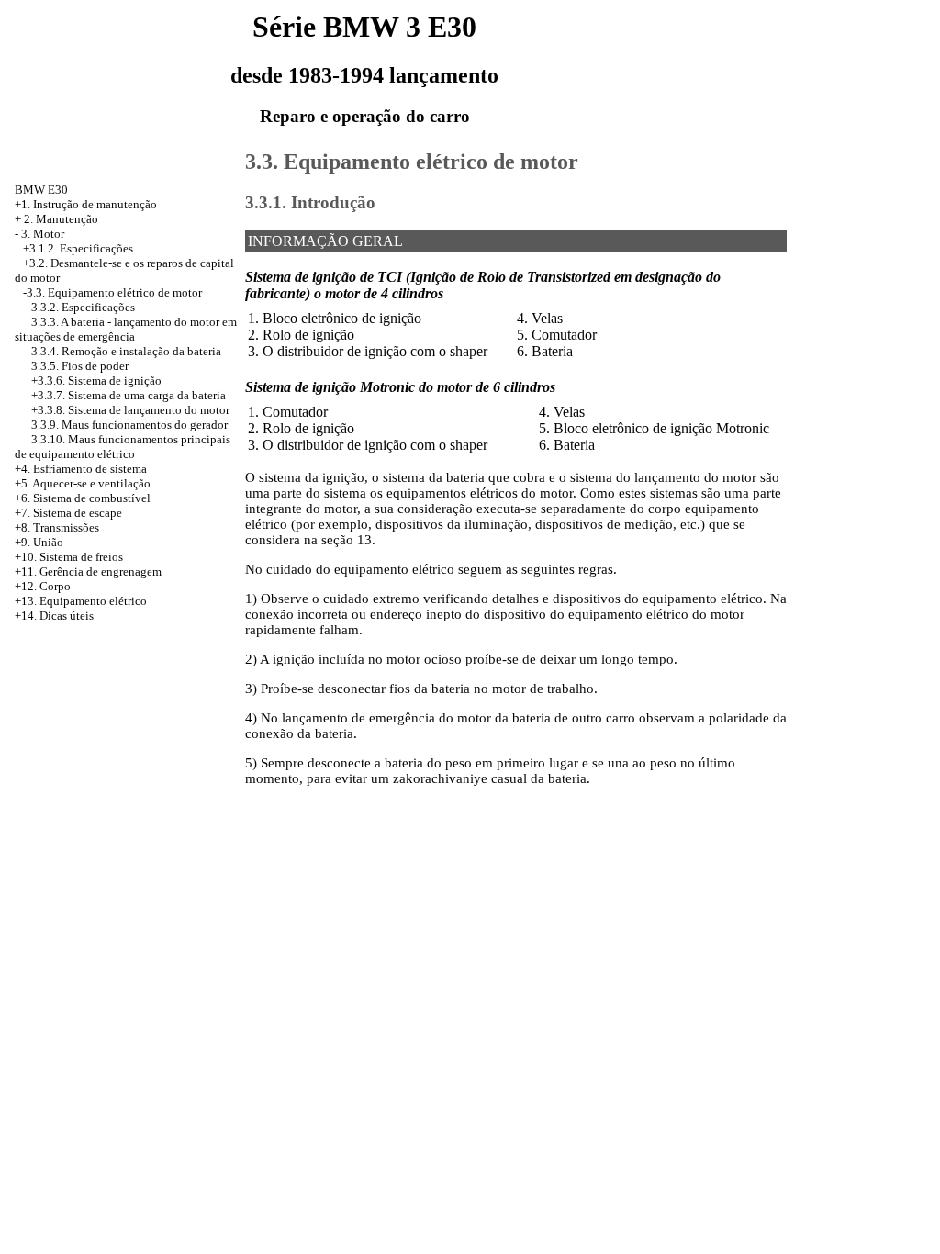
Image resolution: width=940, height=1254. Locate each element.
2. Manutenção (61, 219)
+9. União (39, 542)
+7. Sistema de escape (68, 513)
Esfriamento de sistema (90, 469)
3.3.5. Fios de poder (80, 366)
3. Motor (42, 234)
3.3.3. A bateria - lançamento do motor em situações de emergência (126, 329)
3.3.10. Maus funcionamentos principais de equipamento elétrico (122, 446)
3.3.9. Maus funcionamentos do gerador (129, 424)
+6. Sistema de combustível (83, 498)
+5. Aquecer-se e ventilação (83, 483)
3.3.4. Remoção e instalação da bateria (126, 351)
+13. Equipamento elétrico (81, 601)
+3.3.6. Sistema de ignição (96, 380)
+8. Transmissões (57, 527)
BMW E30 (41, 189)
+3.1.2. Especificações (78, 248)
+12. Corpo (43, 586)
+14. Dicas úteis (54, 615)
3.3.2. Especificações (83, 307)
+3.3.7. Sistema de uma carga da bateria (128, 395)
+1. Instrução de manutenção (86, 204)
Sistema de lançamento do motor (148, 410)
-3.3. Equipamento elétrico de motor (112, 292)
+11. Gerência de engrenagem (88, 571)
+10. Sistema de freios (69, 557)
